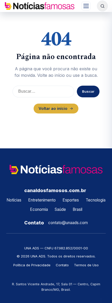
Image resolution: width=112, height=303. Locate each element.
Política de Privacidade (32, 265)
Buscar (88, 91)
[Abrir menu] (86, 6)
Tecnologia (95, 200)
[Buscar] (102, 6)
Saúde (60, 209)
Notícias (14, 200)
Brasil (77, 209)
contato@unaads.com (68, 222)
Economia (39, 209)
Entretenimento (42, 200)
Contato (62, 265)
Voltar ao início (53, 108)
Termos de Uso (86, 265)
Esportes (71, 200)
